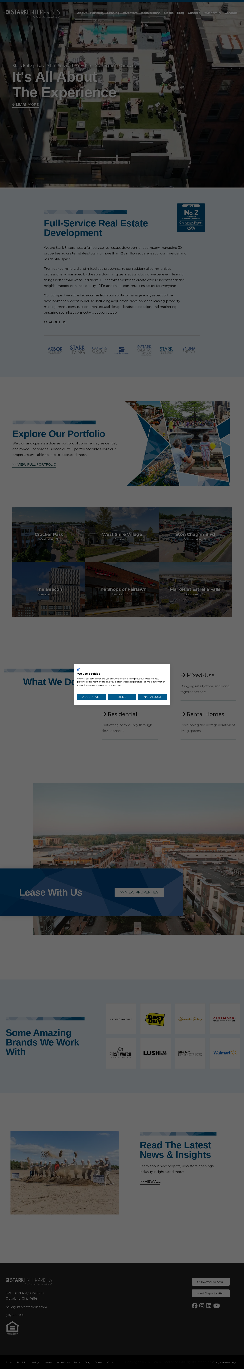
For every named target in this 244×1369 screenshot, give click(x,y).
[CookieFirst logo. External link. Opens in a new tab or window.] (78, 669)
